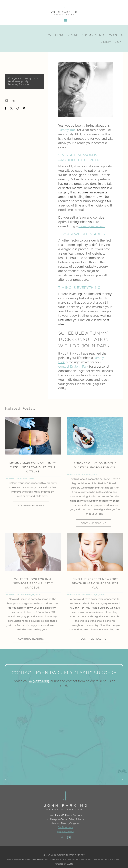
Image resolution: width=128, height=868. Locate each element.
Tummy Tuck (67, 130)
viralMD (70, 864)
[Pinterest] (24, 108)
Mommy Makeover (19, 84)
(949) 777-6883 (65, 831)
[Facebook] (5, 108)
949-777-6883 (39, 681)
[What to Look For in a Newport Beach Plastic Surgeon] (33, 552)
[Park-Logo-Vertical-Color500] (64, 4)
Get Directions (65, 827)
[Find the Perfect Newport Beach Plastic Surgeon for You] (95, 552)
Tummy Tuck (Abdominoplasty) (23, 80)
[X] (11, 108)
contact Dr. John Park (73, 366)
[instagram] (68, 837)
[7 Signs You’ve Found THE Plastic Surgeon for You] (95, 436)
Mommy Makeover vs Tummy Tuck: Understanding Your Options (32, 467)
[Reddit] (18, 108)
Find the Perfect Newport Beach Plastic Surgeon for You (95, 583)
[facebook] (62, 837)
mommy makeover (91, 226)
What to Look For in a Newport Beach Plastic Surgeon (33, 583)
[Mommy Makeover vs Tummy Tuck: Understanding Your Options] (33, 436)
